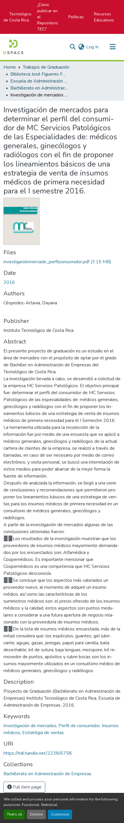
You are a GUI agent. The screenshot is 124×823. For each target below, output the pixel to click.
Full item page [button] (27, 787)
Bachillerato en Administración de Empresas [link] (39, 88)
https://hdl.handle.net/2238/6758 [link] (37, 753)
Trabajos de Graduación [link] (46, 67)
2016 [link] (9, 282)
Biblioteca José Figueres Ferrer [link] (39, 74)
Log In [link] (92, 47)
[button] (13, 47)
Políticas (76, 17)
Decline (36, 814)
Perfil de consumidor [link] (79, 726)
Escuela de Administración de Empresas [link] (39, 81)
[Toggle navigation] (112, 46)
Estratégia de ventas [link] (43, 732)
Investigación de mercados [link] (30, 726)
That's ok (14, 814)
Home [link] (9, 67)
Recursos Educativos (104, 17)
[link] (62, 261)
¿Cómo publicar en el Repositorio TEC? (47, 17)
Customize (60, 814)
